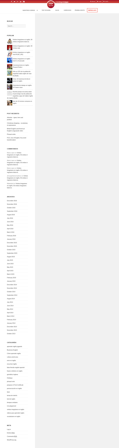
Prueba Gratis (80, 10)
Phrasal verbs (11, 134)
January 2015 (11, 281)
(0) (106, 1)
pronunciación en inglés (14, 388)
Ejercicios (67, 10)
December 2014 (12, 284)
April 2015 (10, 270)
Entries (11, 433)
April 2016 (10, 228)
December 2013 (12, 326)
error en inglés (11, 360)
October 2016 (11, 207)
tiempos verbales (12, 402)
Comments (12, 436)
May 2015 (10, 267)
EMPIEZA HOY (92, 10)
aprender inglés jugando (14, 346)
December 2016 (12, 200)
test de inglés (11, 399)
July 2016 (10, 218)
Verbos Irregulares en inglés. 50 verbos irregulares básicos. (17, 155)
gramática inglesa (12, 374)
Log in (9, 429)
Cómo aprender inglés (14, 353)
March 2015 (10, 274)
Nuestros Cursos (29, 10)
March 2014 (10, 316)
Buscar (93, 1)
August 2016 (11, 214)
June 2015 (10, 263)
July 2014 (10, 302)
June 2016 (10, 221)
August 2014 (11, 298)
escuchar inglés (12, 364)
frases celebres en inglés (14, 371)
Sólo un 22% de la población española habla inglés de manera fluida (22, 73)
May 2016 (10, 225)
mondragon (62, 2)
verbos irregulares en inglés (15, 409)
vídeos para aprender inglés (15, 413)
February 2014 (11, 319)
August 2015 (11, 256)
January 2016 (11, 239)
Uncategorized (11, 406)
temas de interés (12, 395)
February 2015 (11, 277)
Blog (57, 10)
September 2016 (12, 211)
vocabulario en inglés (13, 416)
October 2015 (11, 249)
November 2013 (12, 330)
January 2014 (11, 323)
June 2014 (10, 305)
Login (99, 1)
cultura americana (12, 357)
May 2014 (10, 309)
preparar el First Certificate (15, 385)
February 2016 (11, 235)
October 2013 (11, 333)
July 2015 (10, 260)
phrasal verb (11, 381)
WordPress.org (11, 440)
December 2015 (12, 242)
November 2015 (12, 246)
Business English (12, 350)
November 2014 (12, 288)
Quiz (8, 392)
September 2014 (12, 295)
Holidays (9, 378)
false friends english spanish (16, 367)
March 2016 (10, 232)
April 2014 (10, 312)
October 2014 (11, 291)
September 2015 (12, 253)
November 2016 (12, 204)
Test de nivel (46, 10)
